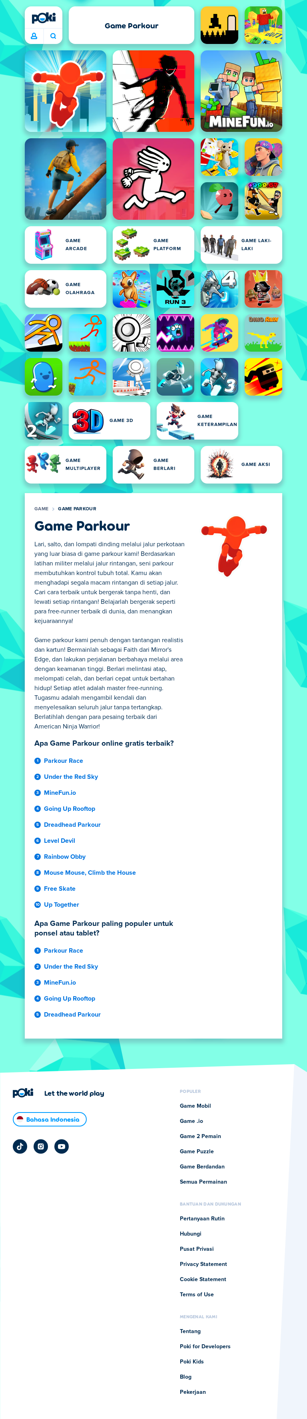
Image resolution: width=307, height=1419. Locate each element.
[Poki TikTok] (20, 1146)
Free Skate (60, 889)
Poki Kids (192, 1362)
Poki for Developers (205, 1346)
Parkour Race (63, 761)
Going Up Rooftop (69, 809)
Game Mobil (195, 1106)
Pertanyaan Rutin (202, 1219)
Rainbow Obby (65, 857)
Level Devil (59, 841)
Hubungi (190, 1234)
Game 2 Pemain (200, 1136)
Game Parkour (77, 509)
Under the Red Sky (71, 777)
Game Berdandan (202, 1167)
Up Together (61, 905)
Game (41, 509)
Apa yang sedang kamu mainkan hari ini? (53, 36)
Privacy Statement (203, 1264)
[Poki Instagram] (41, 1146)
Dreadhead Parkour (72, 825)
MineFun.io (60, 793)
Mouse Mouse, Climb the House (90, 873)
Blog (185, 1377)
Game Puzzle (197, 1151)
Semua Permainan (203, 1182)
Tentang (190, 1331)
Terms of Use (197, 1295)
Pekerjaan (193, 1392)
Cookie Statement (203, 1279)
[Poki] (44, 18)
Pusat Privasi (197, 1249)
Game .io (191, 1121)
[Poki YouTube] (61, 1146)
